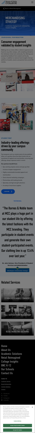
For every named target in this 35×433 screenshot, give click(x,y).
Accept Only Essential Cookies (17, 425)
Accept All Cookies (17, 430)
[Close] (32, 407)
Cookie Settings (17, 421)
